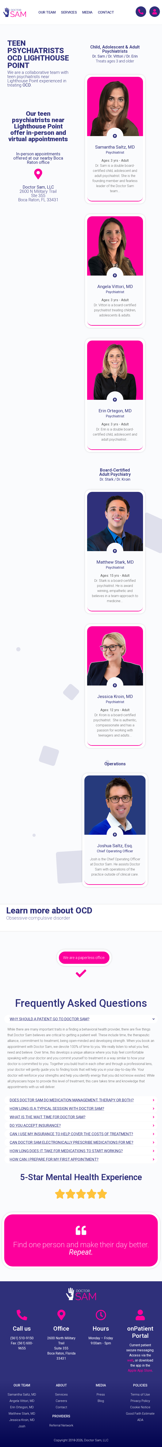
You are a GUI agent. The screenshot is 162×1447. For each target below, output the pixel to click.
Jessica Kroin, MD (22, 1420)
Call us (22, 1328)
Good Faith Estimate (140, 1413)
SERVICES (69, 12)
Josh (21, 1426)
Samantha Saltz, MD (22, 1394)
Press (101, 1394)
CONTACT (106, 12)
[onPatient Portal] (140, 1315)
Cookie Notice (140, 1407)
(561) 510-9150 (22, 1338)
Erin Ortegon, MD (22, 1407)
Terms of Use (140, 1394)
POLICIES (140, 1385)
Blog (101, 1401)
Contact (61, 1407)
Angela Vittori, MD (21, 1401)
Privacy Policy (140, 1401)
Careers (61, 1401)
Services (61, 1394)
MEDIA (87, 12)
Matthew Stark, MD (22, 1413)
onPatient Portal (140, 1332)
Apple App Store (140, 1370)
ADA (140, 1420)
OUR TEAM (46, 12)
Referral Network (61, 1425)
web (130, 1360)
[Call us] (22, 1315)
